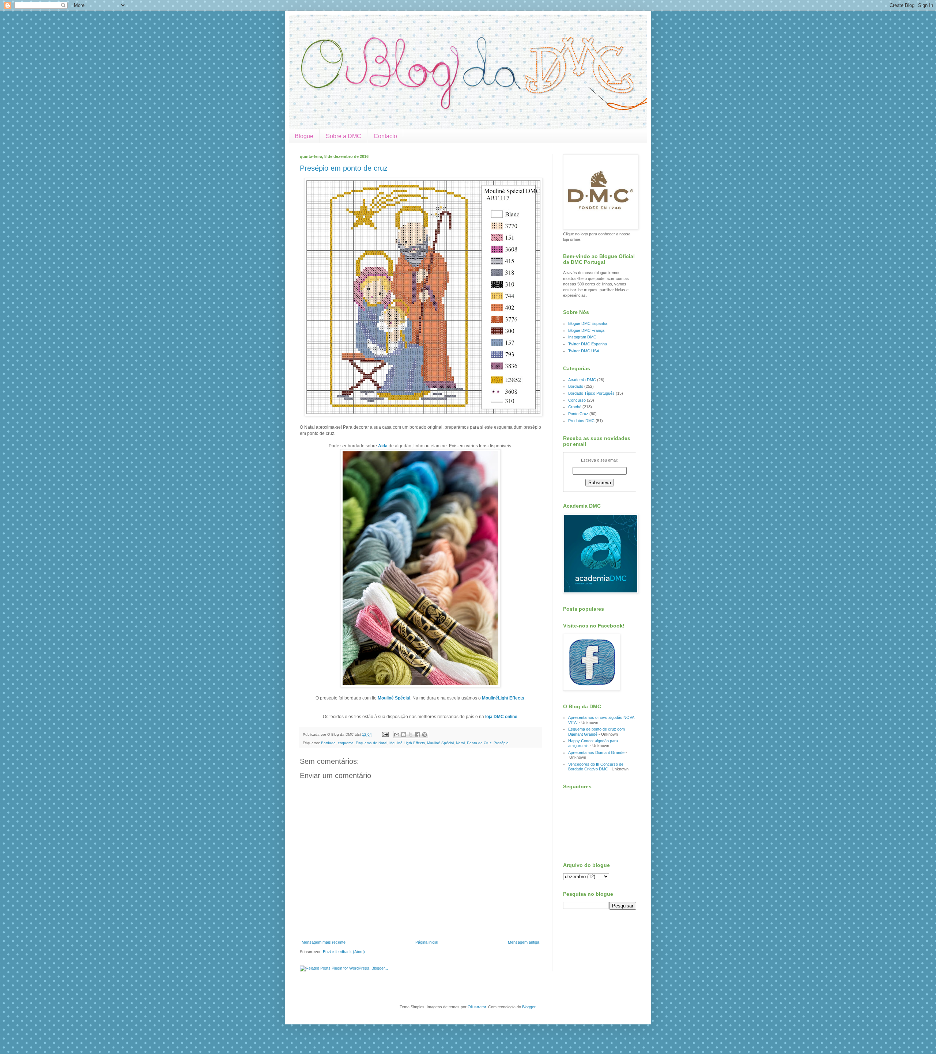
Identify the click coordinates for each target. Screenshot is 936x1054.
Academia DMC (582, 380)
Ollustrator (477, 1007)
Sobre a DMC (343, 136)
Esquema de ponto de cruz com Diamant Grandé (596, 731)
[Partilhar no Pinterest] (424, 734)
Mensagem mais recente (324, 942)
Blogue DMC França (586, 330)
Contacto (385, 136)
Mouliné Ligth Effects (407, 743)
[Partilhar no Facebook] (417, 734)
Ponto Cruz (578, 414)
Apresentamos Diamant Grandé (596, 752)
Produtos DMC (581, 420)
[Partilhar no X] (410, 734)
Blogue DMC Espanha (587, 323)
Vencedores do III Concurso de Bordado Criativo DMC (595, 766)
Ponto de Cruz (479, 743)
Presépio (501, 743)
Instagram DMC (582, 337)
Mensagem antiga (523, 942)
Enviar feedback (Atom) (344, 951)
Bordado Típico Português (591, 393)
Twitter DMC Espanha (587, 344)
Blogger (528, 1007)
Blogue (304, 136)
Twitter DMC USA (583, 351)
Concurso (577, 400)
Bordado (328, 743)
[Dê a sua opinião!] (403, 734)
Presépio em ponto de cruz (344, 168)
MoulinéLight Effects (503, 698)
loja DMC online (501, 716)
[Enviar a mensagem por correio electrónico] (385, 734)
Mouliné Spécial (394, 698)
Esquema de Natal (371, 743)
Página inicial (426, 942)
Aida (383, 445)
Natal (460, 743)
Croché (574, 407)
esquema (346, 743)
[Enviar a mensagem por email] (396, 734)
